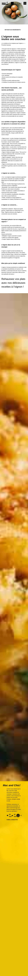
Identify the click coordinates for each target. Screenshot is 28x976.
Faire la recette (12, 819)
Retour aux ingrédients (13, 29)
